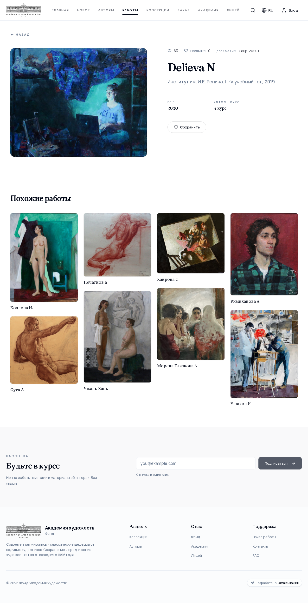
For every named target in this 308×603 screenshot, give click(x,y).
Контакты (261, 546)
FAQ (256, 555)
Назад (23, 35)
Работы (130, 10)
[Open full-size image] (78, 102)
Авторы (106, 10)
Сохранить (190, 127)
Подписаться (276, 463)
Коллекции (158, 10)
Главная (60, 10)
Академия (208, 10)
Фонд (195, 536)
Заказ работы (264, 536)
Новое (83, 10)
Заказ (184, 10)
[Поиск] (252, 10)
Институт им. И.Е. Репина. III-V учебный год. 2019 (221, 82)
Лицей (233, 10)
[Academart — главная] (23, 10)
